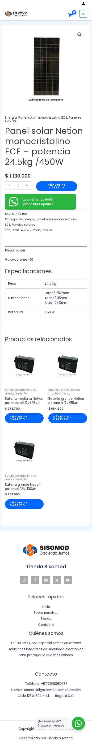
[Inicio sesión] (84, 3)
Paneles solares (23, 225)
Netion (35, 230)
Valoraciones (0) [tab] (19, 259)
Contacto (46, 625)
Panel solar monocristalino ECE (42, 117)
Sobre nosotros (46, 612)
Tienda (46, 618)
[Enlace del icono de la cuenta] (84, 3)
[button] (79, 34)
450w (25, 230)
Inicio (46, 607)
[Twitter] (57, 580)
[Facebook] (35, 580)
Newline (47, 230)
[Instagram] (46, 580)
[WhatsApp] (24, 580)
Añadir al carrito (57, 186)
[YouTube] (68, 580)
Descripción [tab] (15, 250)
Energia (11, 117)
